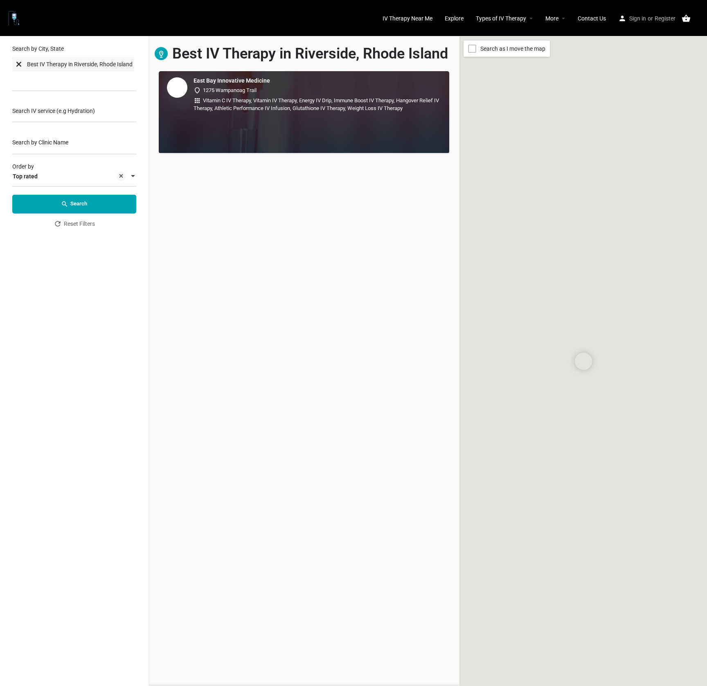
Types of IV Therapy (501, 18)
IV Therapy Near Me (407, 18)
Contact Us (592, 18)
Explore (454, 18)
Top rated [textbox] (25, 176)
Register (665, 18)
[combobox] (74, 70)
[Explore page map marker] (583, 361)
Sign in (637, 18)
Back (79, 246)
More (551, 18)
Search (78, 203)
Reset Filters (79, 223)
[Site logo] (15, 17)
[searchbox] (45, 80)
